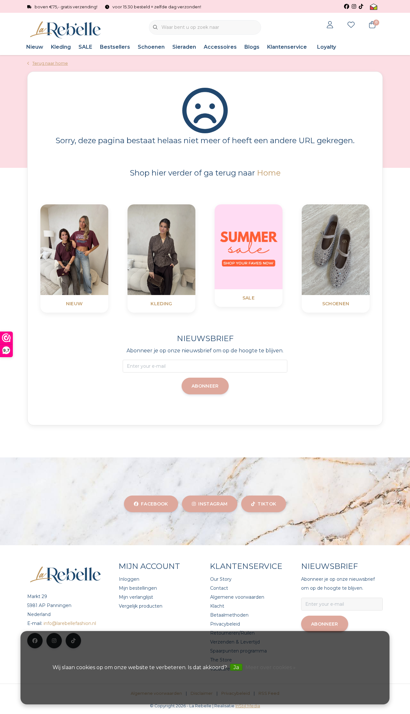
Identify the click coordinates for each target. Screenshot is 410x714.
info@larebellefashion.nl (70, 623)
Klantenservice (287, 47)
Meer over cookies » (270, 667)
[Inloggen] (329, 25)
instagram (212, 504)
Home (269, 172)
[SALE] (265, 246)
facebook (154, 504)
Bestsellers (115, 47)
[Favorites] (351, 25)
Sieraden (184, 47)
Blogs (251, 47)
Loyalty (326, 47)
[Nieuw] (90, 249)
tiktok (267, 504)
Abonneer (205, 386)
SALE (85, 47)
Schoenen (151, 47)
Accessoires (220, 47)
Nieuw (34, 47)
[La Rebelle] (66, 30)
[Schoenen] (352, 249)
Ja (236, 667)
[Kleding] (177, 249)
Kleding (61, 47)
